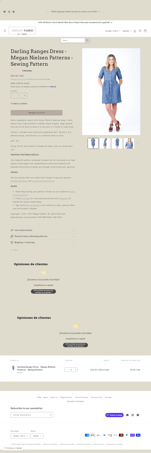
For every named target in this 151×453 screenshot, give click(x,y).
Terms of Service (81, 397)
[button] (5, 30)
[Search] (87, 40)
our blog (26, 198)
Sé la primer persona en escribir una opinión (43, 291)
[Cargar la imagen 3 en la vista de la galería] (117, 143)
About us (54, 397)
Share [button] (15, 250)
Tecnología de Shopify (33, 444)
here (13, 149)
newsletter (35, 205)
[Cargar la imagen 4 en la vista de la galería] (129, 143)
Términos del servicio (84, 444)
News (46, 397)
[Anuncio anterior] (47, 12)
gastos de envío (19, 79)
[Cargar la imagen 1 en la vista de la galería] (93, 143)
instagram (63, 198)
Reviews (108, 397)
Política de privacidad (67, 444)
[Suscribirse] (50, 415)
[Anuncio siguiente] (103, 12)
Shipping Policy (66, 397)
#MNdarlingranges (19, 181)
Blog (39, 397)
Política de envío (98, 444)
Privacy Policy (97, 397)
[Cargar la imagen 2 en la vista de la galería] (105, 143)
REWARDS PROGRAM (75, 401)
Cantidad (14, 91)
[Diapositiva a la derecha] (137, 143)
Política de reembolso (50, 444)
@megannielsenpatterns (43, 181)
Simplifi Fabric (21, 444)
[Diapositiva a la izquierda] (84, 143)
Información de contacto (115, 444)
